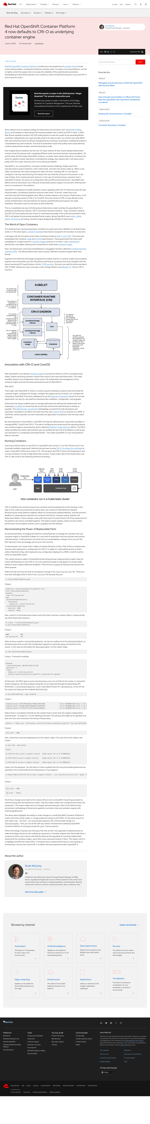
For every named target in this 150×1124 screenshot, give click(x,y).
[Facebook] (111, 1024)
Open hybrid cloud (88, 946)
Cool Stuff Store (80, 1085)
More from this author (34, 892)
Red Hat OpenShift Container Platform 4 (21, 66)
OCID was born (48, 264)
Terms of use (26, 1092)
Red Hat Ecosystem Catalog (36, 1050)
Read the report (44, 114)
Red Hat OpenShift (9, 1042)
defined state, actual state (26, 409)
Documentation (32, 1053)
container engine (36, 374)
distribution (74, 241)
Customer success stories (108, 1058)
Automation (20, 946)
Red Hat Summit (92, 1085)
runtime (38, 239)
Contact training (81, 1042)
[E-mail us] (114, 52)
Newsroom (127, 1050)
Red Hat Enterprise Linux (11, 1039)
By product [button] (25, 13)
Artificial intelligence (56, 946)
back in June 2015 (64, 236)
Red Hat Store (56, 1039)
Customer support (33, 1042)
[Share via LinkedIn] (108, 52)
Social (78, 1045)
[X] (116, 1024)
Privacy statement (16, 1092)
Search (140, 62)
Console (114, 4)
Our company (104, 1050)
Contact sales (80, 1036)
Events (29, 1085)
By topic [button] (37, 13)
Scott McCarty (109, 26)
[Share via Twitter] (111, 52)
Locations (35, 1085)
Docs (121, 4)
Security (116, 946)
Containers (39, 43)
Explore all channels (128, 925)
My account (31, 1039)
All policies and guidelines (40, 1092)
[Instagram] (121, 1024)
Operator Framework (59, 396)
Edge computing (22, 979)
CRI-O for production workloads (69, 448)
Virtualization (118, 978)
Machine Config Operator (59, 427)
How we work (104, 1054)
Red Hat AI (6, 1036)
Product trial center (58, 1036)
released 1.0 (66, 267)
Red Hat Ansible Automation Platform (12, 1046)
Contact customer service (84, 1039)
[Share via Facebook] (105, 52)
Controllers (18, 406)
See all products (8, 1050)
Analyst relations (105, 1062)
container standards (35, 232)
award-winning (125, 1045)
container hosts (70, 66)
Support (128, 4)
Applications (85, 979)
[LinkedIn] (101, 1024)
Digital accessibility (54, 1092)
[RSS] (142, 52)
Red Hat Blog (12, 13)
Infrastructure (53, 979)
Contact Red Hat (45, 1085)
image (29, 239)
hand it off (57, 412)
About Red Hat (15, 1085)
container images (39, 241)
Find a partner (31, 1048)
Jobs (125, 1062)
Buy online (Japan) (58, 1042)
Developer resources (34, 1045)
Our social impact (129, 1058)
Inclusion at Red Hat (68, 1085)
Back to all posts (11, 61)
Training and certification (35, 1036)
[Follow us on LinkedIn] (26, 873)
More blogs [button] (60, 13)
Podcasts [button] (48, 13)
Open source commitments (132, 1054)
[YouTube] (106, 1024)
